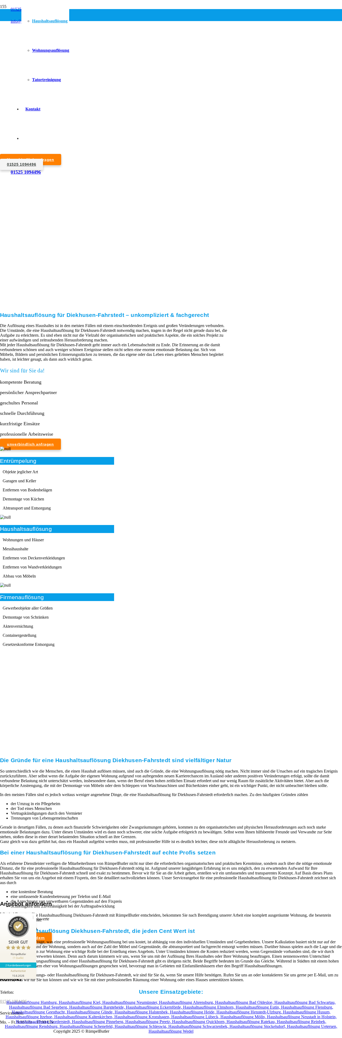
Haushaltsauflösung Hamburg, (32, 1002)
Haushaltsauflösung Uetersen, (312, 1026)
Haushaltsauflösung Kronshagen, (142, 1017)
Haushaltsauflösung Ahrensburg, (187, 1002)
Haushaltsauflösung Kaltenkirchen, (84, 1017)
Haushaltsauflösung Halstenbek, (142, 1012)
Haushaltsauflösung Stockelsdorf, (258, 1026)
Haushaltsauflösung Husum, (307, 1012)
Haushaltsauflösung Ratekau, (252, 1021)
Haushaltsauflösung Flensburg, (307, 1007)
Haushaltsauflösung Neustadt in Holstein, (302, 1017)
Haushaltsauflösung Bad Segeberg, (39, 1007)
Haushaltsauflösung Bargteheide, (97, 1007)
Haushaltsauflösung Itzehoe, (30, 1017)
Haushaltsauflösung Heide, (193, 1012)
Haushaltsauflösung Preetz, (148, 1021)
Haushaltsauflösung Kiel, (80, 1002)
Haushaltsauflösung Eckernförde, (154, 1007)
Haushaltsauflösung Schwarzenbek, (199, 1026)
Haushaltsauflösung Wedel (171, 1031)
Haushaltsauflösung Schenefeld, (87, 1026)
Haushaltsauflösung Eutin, (258, 1007)
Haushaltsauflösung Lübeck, (195, 1017)
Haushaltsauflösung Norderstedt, (44, 1021)
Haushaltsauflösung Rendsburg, (32, 1026)
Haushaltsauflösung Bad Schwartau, (305, 1002)
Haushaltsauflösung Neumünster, (130, 1002)
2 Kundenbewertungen (18, 965)
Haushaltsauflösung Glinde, (91, 1012)
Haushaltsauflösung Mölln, (243, 1017)
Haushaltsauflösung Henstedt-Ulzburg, (249, 1012)
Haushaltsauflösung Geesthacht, (39, 1012)
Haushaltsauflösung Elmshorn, (209, 1007)
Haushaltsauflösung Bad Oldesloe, (244, 1002)
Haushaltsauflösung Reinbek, (301, 1021)
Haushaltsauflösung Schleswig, (141, 1026)
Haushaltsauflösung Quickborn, (199, 1021)
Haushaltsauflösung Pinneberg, (98, 1021)
